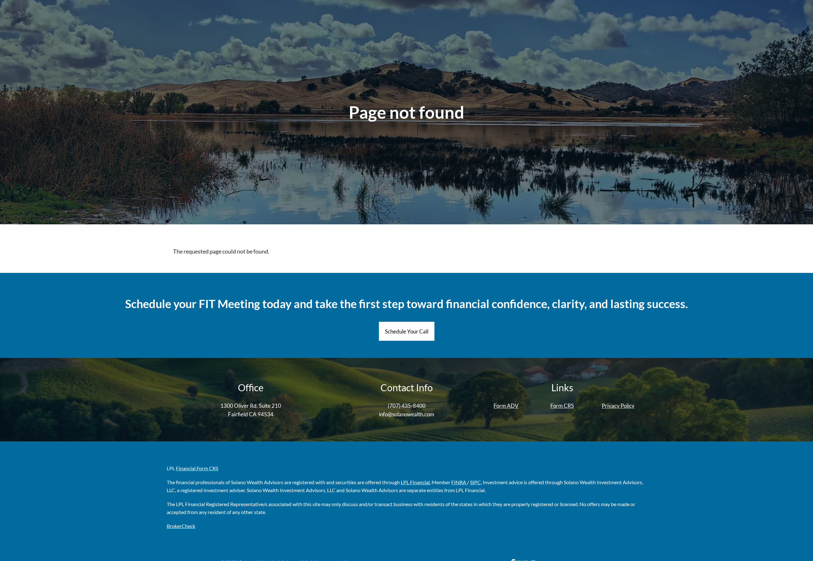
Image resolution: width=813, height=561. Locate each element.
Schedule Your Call (406, 331)
